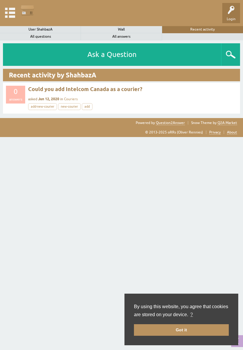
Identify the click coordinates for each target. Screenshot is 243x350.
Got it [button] (181, 329)
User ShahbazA (40, 29)
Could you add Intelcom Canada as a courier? (85, 89)
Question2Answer (170, 123)
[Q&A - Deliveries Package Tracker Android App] (27, 10)
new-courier (69, 106)
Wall (121, 29)
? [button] (191, 314)
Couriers (71, 99)
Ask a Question (112, 54)
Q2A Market (227, 123)
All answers (121, 36)
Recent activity (202, 29)
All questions (40, 36)
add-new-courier (42, 106)
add (87, 106)
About (232, 132)
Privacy (215, 132)
